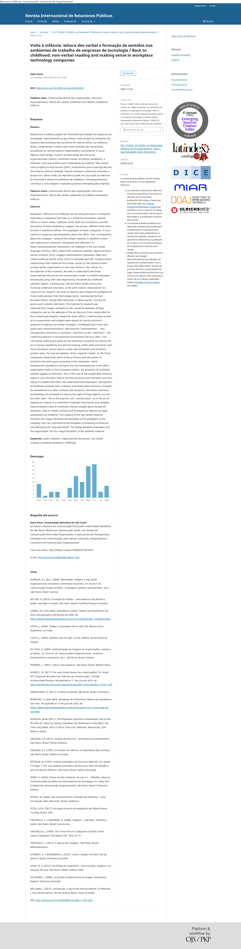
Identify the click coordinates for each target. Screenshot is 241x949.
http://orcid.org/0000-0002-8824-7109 (58, 557)
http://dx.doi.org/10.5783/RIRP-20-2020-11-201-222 (64, 900)
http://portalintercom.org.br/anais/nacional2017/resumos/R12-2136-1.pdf (71, 684)
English (175, 60)
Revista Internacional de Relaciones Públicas (68, 15)
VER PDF (129, 73)
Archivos (42, 21)
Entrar (213, 5)
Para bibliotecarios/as (181, 89)
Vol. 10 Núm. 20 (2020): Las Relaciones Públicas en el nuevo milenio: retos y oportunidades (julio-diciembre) (104, 32)
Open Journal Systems (183, 36)
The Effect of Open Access (146, 282)
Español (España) (180, 55)
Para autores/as (179, 84)
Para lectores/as (179, 79)
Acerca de (87, 21)
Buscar (209, 21)
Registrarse (200, 5)
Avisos (55, 21)
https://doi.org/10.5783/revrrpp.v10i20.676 (59, 88)
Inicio (33, 32)
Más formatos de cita (133, 129)
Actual (28, 21)
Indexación (70, 21)
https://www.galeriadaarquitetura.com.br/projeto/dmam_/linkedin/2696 (70, 618)
